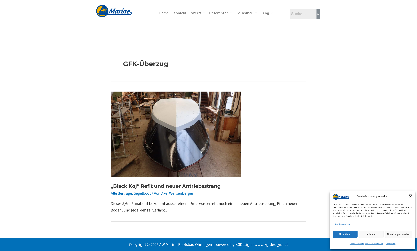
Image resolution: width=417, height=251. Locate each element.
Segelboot (142, 193)
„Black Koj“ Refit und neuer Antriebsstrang (166, 186)
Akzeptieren (345, 234)
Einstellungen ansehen (398, 234)
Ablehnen (371, 234)
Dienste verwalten (342, 224)
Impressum (390, 243)
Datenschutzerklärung (374, 243)
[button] (410, 196)
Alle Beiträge (121, 193)
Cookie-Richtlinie (357, 243)
